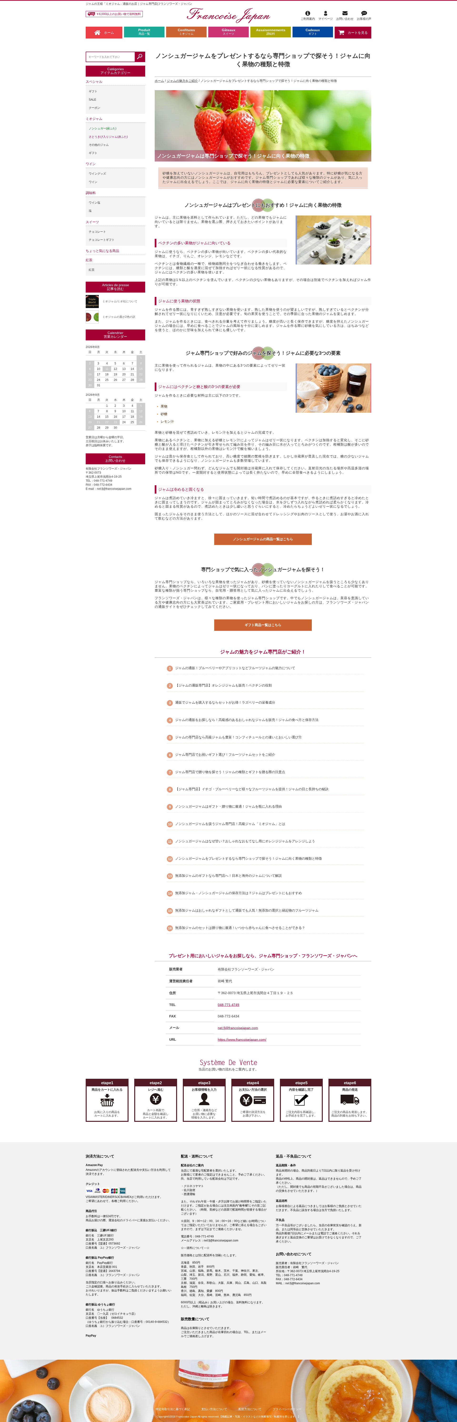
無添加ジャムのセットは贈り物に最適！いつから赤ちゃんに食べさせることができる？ (240, 928)
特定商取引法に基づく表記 (173, 1409)
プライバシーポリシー (287, 1409)
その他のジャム (99, 145)
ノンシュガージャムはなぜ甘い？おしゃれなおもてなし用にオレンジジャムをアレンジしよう (245, 841)
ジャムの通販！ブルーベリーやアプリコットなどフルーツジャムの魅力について (235, 668)
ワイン (91, 164)
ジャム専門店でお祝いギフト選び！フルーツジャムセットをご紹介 (225, 754)
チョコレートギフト (101, 239)
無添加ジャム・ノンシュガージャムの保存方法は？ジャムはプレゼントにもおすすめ (238, 893)
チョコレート (97, 231)
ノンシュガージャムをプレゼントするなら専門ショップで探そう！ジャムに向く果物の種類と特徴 (248, 858)
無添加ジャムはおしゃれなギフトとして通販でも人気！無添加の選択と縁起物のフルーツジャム (246, 910)
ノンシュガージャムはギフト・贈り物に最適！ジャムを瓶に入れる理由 (228, 806)
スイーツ (92, 222)
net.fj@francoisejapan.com (238, 1028)
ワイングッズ (97, 173)
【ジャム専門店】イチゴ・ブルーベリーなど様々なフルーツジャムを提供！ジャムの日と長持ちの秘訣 (251, 789)
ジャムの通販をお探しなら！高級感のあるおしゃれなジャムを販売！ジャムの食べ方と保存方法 (246, 720)
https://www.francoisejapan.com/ (242, 1039)
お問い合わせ (344, 18)
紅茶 (89, 260)
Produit (144, 31)
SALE (92, 99)
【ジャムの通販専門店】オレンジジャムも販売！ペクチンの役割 (223, 685)
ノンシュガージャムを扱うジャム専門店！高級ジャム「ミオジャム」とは (230, 824)
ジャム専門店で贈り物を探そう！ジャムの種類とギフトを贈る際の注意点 (230, 772)
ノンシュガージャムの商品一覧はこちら (263, 539)
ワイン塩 (94, 202)
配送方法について (249, 1409)
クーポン (94, 107)
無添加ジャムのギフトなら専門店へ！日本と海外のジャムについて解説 (228, 876)
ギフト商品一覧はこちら (263, 625)
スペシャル (94, 81)
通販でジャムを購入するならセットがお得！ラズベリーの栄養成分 (225, 702)
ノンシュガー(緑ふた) (102, 128)
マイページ (325, 18)
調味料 (91, 193)
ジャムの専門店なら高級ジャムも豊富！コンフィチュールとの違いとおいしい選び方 (238, 737)
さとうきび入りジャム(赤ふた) (108, 136)
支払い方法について (214, 1409)
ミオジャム (94, 119)
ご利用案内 (308, 18)
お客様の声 (364, 18)
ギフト (93, 91)
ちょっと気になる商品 (102, 251)
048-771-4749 (228, 1005)
